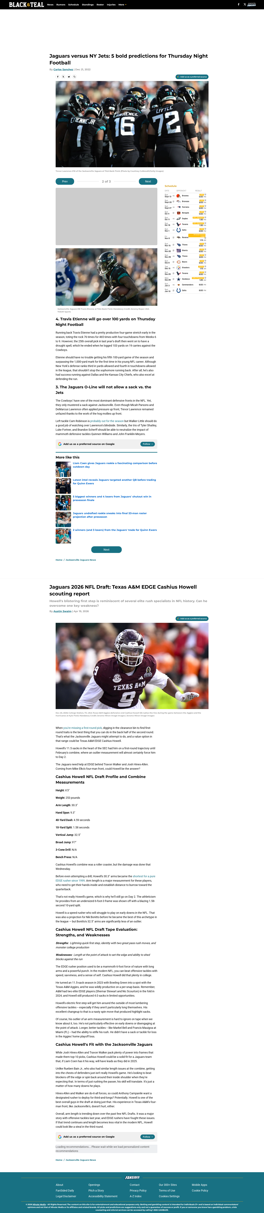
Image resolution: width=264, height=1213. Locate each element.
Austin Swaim (62, 611)
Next (148, 181)
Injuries (111, 4)
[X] (245, 4)
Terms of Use (167, 1190)
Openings (94, 1184)
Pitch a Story (96, 1190)
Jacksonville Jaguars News (81, 560)
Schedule (73, 4)
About (59, 1184)
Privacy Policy (138, 1190)
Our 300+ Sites (168, 1184)
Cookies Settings (169, 1196)
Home (59, 560)
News (50, 4)
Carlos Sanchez (63, 69)
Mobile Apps (199, 1184)
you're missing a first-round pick (82, 727)
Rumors (60, 4)
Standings (88, 4)
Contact (134, 1184)
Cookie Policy (200, 1190)
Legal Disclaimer (66, 1196)
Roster (100, 4)
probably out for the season (107, 421)
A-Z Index (135, 1196)
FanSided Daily (65, 1190)
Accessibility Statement (102, 1196)
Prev (65, 181)
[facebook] (238, 4)
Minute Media (39, 1204)
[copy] (74, 77)
